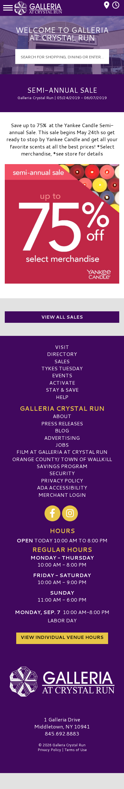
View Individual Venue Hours (62, 637)
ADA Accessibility (62, 487)
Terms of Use (76, 749)
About (62, 416)
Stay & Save (62, 389)
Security (62, 473)
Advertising (62, 437)
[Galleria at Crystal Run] (62, 681)
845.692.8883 (62, 733)
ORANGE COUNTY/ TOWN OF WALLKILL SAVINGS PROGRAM (62, 462)
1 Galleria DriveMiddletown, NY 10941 (62, 723)
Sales (62, 361)
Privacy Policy (62, 480)
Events (62, 375)
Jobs (62, 444)
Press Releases (62, 423)
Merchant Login (62, 494)
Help (62, 397)
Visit (62, 347)
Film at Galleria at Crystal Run (62, 451)
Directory (62, 354)
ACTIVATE (62, 382)
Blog (62, 430)
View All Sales (62, 317)
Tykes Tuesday (62, 368)
